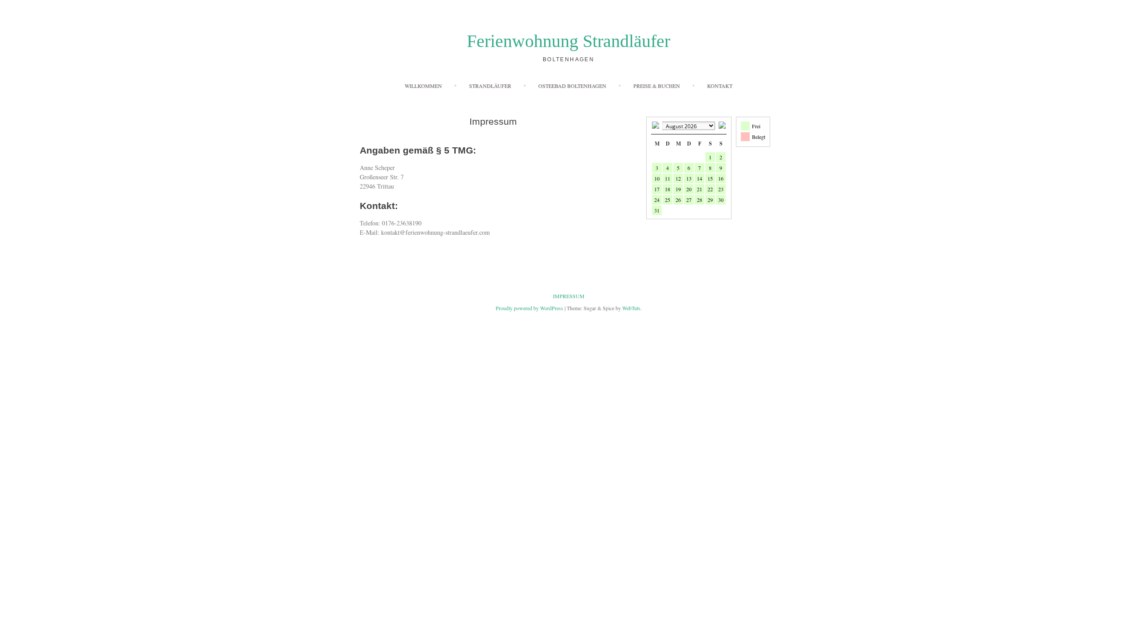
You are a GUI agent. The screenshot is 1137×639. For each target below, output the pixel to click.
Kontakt (719, 85)
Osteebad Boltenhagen (572, 85)
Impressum (568, 296)
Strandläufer (490, 85)
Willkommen (423, 85)
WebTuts (631, 308)
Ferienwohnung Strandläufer (568, 41)
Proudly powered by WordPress (529, 308)
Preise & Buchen (656, 85)
